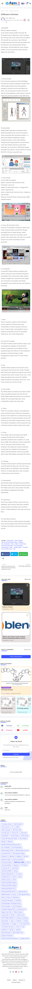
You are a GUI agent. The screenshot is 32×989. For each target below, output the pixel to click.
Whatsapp (24, 554)
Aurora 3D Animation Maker (9, 542)
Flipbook (18, 856)
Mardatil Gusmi (5, 877)
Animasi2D (24, 833)
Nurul (8, 897)
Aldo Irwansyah (5, 830)
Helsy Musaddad (6, 865)
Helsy (28, 862)
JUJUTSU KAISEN (6, 871)
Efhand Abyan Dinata (7, 850)
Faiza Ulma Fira (5, 853)
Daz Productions (17, 847)
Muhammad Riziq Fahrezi (8, 891)
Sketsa (13, 915)
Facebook (6, 554)
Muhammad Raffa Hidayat (8, 883)
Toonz (17, 927)
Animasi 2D (15, 833)
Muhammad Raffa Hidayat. (9, 886)
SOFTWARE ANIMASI (7, 918)
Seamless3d (4, 547)
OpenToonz (23, 544)
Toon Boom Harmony (7, 927)
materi (14, 877)
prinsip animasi (22, 909)
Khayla (16, 871)
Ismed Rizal (15, 868)
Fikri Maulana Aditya (18, 853)
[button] (23, 3)
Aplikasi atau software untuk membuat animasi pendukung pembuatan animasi (13, 637)
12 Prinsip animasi (22, 708)
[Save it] (24, 20)
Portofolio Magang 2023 (8, 909)
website (18, 930)
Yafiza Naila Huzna (18, 932)
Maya (12, 544)
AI (12, 827)
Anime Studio (18, 540)
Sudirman (19, 921)
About (15, 980)
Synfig (26, 921)
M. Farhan (19, 874)
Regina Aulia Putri (6, 912)
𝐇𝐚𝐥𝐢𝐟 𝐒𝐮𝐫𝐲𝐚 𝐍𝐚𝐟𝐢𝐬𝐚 (19, 862)
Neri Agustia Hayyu (24, 894)
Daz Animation (5, 544)
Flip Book (4, 856)
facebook (9, 726)
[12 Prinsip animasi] (24, 701)
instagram (9, 730)
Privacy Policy (16, 982)
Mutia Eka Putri (22, 891)
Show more (28, 579)
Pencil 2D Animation (7, 545)
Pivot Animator (18, 545)
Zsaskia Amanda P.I (7, 935)
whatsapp (25, 726)
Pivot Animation (5, 906)
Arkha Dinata (25, 836)
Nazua (14, 894)
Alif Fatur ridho (17, 830)
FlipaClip (11, 856)
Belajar (3, 841)
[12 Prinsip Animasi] (16, 676)
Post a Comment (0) (16, 657)
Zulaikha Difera (24, 938)
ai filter (17, 827)
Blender (20, 542)
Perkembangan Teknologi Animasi (11, 903)
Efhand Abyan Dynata (22, 850)
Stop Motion (4, 921)
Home (2, 11)
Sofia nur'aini (21, 915)
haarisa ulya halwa (18, 859)
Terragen (25, 547)
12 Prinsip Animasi (7, 690)
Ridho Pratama (18, 912)
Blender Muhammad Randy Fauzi (10, 844)
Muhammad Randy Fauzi (8, 888)
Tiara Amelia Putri (6, 549)
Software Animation (22, 918)
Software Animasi (7, 607)
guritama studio (5, 859)
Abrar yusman (5, 827)
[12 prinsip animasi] (8, 701)
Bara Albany (23, 839)
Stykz (11, 547)
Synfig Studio (17, 547)
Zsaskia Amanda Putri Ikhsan (9, 938)
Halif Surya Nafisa (6, 862)
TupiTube (4, 930)
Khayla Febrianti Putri (7, 874)
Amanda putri (5, 833)
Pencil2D (18, 900)
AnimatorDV (10, 540)
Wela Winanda (5, 932)
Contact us (22, 980)
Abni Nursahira (18, 824)
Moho (16, 544)
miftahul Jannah (5, 880)
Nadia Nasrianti (5, 894)
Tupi (7, 11)
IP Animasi (24, 865)
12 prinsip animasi (6, 708)
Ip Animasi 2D (5, 868)
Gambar (26, 856)
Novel (3, 897)
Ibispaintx (16, 865)
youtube (25, 730)
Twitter (15, 554)
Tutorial (11, 930)
